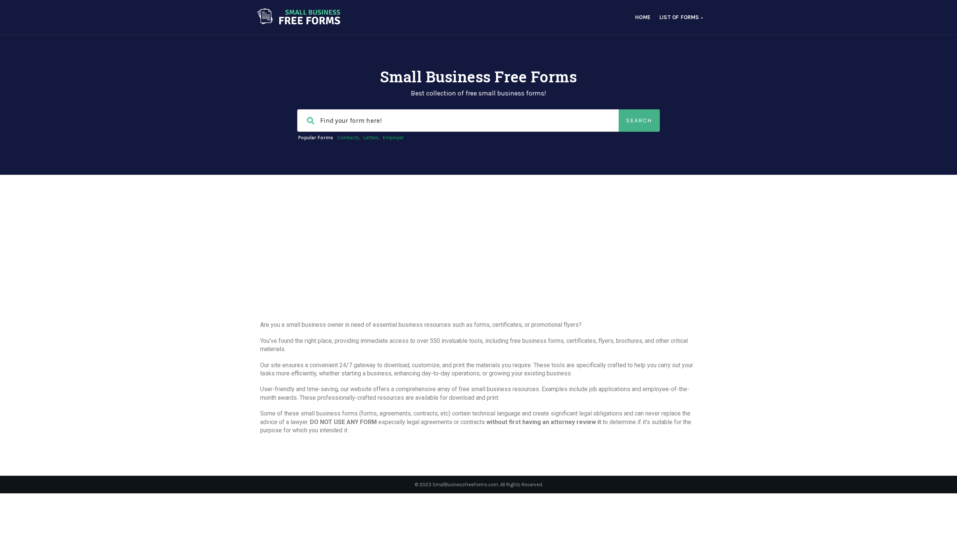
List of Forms (680, 17)
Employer (393, 137)
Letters (371, 137)
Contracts (348, 137)
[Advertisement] (478, 264)
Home (642, 17)
